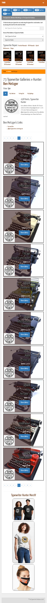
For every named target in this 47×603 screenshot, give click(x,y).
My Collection (12, 93)
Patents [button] (7, 14)
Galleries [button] (28, 10)
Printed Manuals (22, 45)
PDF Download (7, 64)
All (5, 93)
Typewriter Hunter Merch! (23, 495)
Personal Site (11, 126)
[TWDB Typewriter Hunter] (23, 509)
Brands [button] (7, 10)
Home (4, 71)
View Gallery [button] (24, 165)
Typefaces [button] (40, 10)
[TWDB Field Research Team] (23, 577)
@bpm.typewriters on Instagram (15, 128)
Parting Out (21, 93)
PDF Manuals (31, 45)
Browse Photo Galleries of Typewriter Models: (13, 33)
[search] (23, 36)
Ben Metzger (14, 71)
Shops (12, 48)
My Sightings (30, 93)
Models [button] (17, 10)
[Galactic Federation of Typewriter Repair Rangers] (23, 542)
